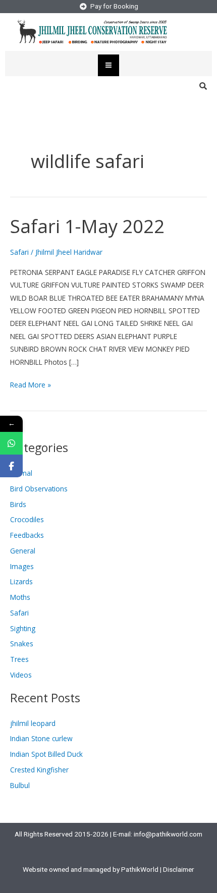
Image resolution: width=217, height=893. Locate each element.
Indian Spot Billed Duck (46, 754)
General (22, 550)
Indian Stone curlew (41, 738)
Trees (19, 659)
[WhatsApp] (11, 443)
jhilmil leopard (33, 723)
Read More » (30, 383)
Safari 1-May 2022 (87, 226)
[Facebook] (11, 466)
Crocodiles (27, 519)
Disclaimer (178, 869)
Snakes (21, 643)
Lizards (21, 581)
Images (22, 566)
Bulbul (20, 785)
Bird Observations (39, 488)
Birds (18, 504)
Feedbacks (27, 535)
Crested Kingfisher (39, 769)
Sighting (22, 628)
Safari (19, 252)
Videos (21, 675)
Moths (20, 597)
